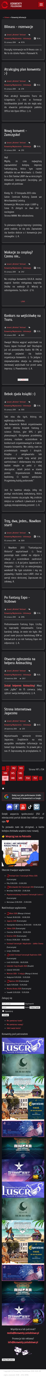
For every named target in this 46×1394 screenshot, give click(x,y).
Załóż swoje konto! (13, 1028)
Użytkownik (29, 1004)
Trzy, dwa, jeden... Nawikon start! (22, 523)
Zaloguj (5, 1015)
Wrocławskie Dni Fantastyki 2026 (21, 887)
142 (13, 768)
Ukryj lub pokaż (8, 1360)
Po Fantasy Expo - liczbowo (17, 599)
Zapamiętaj (9, 1011)
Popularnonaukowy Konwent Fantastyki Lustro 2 (25, 894)
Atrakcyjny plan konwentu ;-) (22, 71)
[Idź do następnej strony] (40, 778)
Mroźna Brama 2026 (14, 989)
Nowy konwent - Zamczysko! (15, 133)
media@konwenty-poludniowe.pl (23, 1333)
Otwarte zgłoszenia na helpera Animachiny (19, 661)
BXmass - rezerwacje (18, 27)
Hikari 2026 (13, 913)
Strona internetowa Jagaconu (17, 711)
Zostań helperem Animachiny (19, 685)
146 (20, 773)
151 (35, 778)
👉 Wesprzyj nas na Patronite (16, 836)
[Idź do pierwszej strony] (3, 768)
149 (20, 778)
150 (28, 778)
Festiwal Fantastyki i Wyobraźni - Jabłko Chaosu (25, 943)
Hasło (27, 1007)
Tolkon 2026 (11, 928)
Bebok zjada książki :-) (19, 394)
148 (13, 778)
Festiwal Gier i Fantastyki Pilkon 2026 (23, 876)
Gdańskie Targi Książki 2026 (17, 966)
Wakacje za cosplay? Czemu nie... (18, 254)
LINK (23, 301)
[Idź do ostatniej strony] (3, 783)
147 (5, 778)
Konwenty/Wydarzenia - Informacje (17, 38)
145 (13, 773)
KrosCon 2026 (11, 936)
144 (5, 773)
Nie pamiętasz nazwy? (15, 1024)
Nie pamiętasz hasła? (14, 1021)
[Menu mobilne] (41, 4)
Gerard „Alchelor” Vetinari (16, 35)
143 (21, 768)
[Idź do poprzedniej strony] (8, 768)
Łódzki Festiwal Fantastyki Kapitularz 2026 (25, 955)
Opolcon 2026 (14, 981)
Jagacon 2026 (11, 921)
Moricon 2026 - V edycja (16, 973)
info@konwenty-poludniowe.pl (23, 1342)
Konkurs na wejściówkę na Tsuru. (22, 317)
